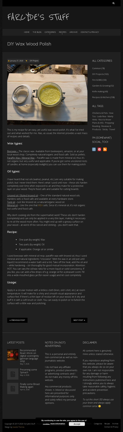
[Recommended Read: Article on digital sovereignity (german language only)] (12, 350)
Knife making (98, 91)
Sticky (105, 129)
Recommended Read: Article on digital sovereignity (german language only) (29, 356)
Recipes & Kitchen (101, 97)
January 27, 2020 (16, 61)
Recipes (62, 32)
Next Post (78, 320)
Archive (74, 32)
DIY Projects (34, 61)
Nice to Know (104, 119)
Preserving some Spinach (28, 371)
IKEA (40, 205)
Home (26, 32)
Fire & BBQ (97, 79)
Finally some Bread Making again (30, 385)
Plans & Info (98, 122)
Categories (50, 32)
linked (58, 389)
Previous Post (18, 320)
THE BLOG (37, 32)
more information (57, 423)
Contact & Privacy (90, 32)
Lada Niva (101, 116)
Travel (112, 129)
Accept (77, 424)
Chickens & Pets (100, 112)
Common (96, 68)
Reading (96, 126)
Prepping (109, 122)
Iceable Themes (18, 427)
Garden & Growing (101, 85)
